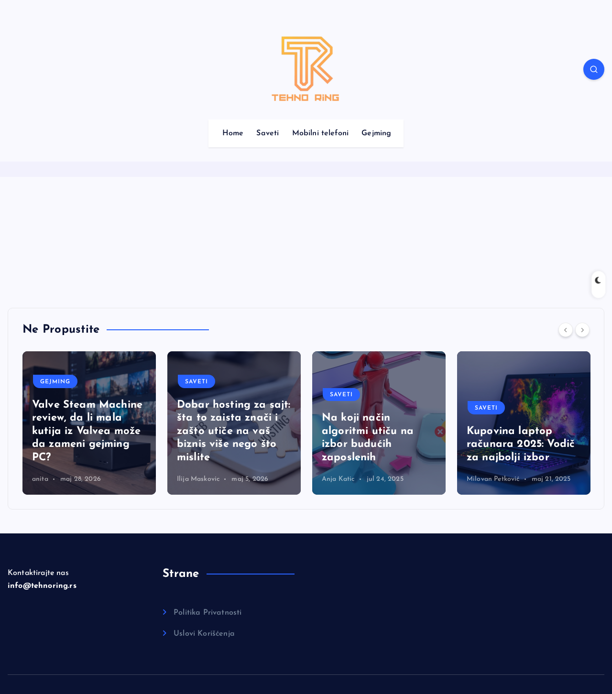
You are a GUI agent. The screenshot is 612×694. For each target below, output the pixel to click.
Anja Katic (193, 479)
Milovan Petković (348, 479)
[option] (89, 423)
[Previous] (565, 330)
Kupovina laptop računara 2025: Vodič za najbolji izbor (376, 444)
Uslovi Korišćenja (204, 634)
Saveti (267, 133)
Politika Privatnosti (207, 613)
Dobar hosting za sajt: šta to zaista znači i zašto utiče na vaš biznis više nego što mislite (89, 431)
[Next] (582, 330)
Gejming (376, 133)
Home (233, 133)
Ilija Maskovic (53, 479)
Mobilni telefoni (320, 133)
